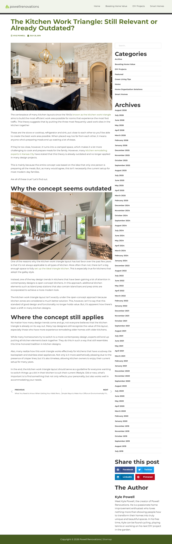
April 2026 (119, 130)
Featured (119, 74)
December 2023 (122, 265)
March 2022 (120, 296)
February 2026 (121, 140)
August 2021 (120, 331)
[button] (125, 470)
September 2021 (122, 326)
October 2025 (121, 160)
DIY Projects (120, 69)
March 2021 (120, 356)
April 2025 (119, 190)
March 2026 (120, 135)
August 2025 (121, 170)
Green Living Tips (123, 79)
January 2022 (121, 306)
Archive (118, 59)
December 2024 (122, 205)
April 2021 (119, 351)
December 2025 (122, 150)
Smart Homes (121, 94)
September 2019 (122, 441)
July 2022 (119, 276)
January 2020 (121, 421)
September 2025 (122, 165)
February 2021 (121, 361)
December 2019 (122, 426)
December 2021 (122, 311)
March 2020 (120, 411)
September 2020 (122, 381)
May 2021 (119, 346)
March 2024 (120, 250)
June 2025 (119, 180)
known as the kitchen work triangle (92, 114)
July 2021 (119, 336)
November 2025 (122, 155)
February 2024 (121, 255)
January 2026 (121, 145)
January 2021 (121, 366)
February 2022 (121, 301)
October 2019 (121, 436)
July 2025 (119, 175)
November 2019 (122, 431)
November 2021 (122, 316)
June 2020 (119, 396)
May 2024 (119, 240)
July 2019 (119, 451)
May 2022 (119, 286)
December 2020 (122, 371)
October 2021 (121, 321)
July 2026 (119, 115)
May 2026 (119, 125)
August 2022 (121, 271)
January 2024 (121, 261)
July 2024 (119, 230)
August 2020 (121, 386)
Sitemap (107, 539)
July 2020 (119, 391)
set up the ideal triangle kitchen (52, 268)
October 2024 (121, 215)
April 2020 (119, 406)
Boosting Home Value (125, 64)
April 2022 (119, 291)
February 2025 (121, 200)
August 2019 (120, 446)
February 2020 (121, 416)
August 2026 (121, 110)
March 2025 (120, 195)
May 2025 (119, 185)
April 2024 (119, 246)
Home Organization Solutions (128, 89)
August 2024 (121, 225)
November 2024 (122, 210)
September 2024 (122, 220)
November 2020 (122, 376)
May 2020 (119, 401)
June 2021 (119, 341)
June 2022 (119, 281)
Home (118, 84)
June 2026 (119, 120)
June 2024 (119, 235)
